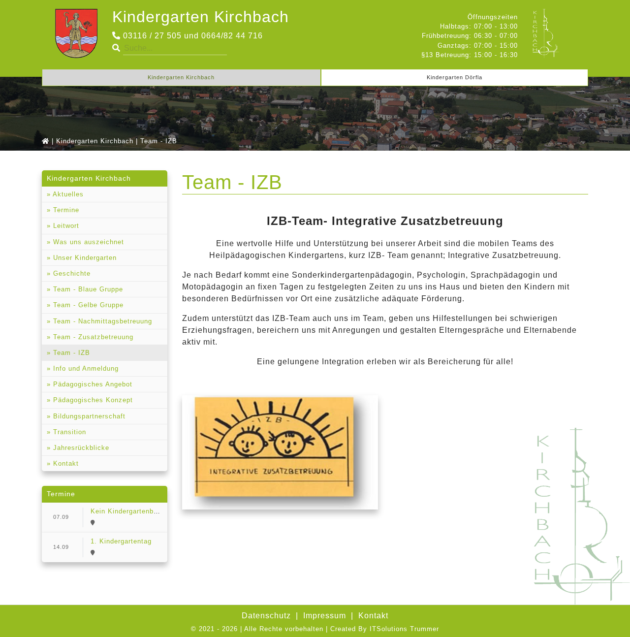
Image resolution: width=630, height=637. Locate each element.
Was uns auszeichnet (87, 242)
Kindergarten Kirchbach (200, 17)
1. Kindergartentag (121, 541)
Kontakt (65, 463)
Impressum (324, 615)
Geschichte (71, 273)
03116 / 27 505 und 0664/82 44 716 (192, 36)
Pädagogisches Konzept (92, 400)
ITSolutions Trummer (404, 629)
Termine (65, 210)
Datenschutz (266, 615)
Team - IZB (70, 352)
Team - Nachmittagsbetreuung (101, 321)
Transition (68, 432)
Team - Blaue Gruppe (87, 289)
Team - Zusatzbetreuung (92, 337)
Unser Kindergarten (84, 257)
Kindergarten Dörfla (454, 77)
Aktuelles (67, 194)
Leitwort (65, 225)
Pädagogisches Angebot (91, 384)
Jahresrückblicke (80, 447)
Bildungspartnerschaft (88, 416)
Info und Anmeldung (85, 368)
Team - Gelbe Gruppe (87, 305)
